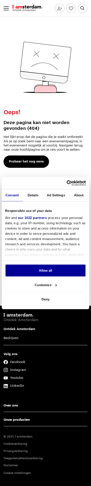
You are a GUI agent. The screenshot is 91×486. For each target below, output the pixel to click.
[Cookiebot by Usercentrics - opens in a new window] (66, 183)
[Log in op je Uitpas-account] (59, 8)
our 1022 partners (32, 217)
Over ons (11, 405)
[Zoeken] (82, 8)
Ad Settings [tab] (56, 195)
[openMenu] (6, 8)
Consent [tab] (12, 195)
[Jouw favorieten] (71, 8)
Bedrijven (11, 338)
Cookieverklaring (15, 444)
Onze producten (17, 420)
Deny (45, 299)
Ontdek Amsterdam (19, 329)
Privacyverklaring (16, 451)
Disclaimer (11, 465)
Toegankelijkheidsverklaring (23, 458)
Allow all (45, 270)
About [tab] (79, 195)
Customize (43, 285)
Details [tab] (33, 195)
